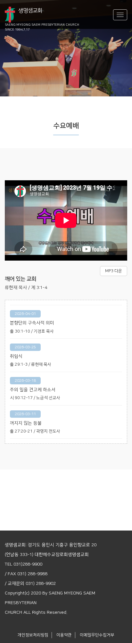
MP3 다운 (113, 271)
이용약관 (64, 635)
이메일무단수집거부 (97, 635)
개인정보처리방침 (33, 635)
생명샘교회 (42, 15)
